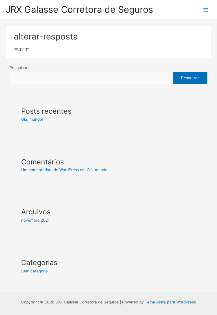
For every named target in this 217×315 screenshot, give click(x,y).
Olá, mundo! (32, 119)
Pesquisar (18, 67)
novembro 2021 (35, 220)
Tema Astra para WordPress (170, 302)
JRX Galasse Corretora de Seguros (79, 9)
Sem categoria (34, 271)
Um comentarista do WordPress (50, 170)
